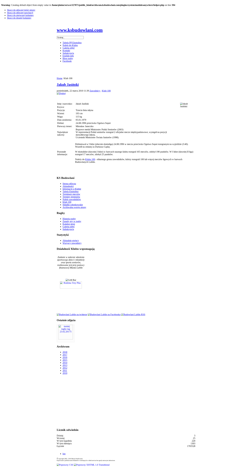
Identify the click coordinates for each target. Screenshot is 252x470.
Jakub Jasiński (68, 84)
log (64, 453)
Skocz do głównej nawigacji (20, 12)
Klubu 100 (90, 159)
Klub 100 (106, 90)
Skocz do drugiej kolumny (19, 18)
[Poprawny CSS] (65, 465)
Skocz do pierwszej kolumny (20, 15)
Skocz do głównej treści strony (21, 10)
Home (59, 78)
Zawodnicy (95, 90)
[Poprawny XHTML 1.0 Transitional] (92, 465)
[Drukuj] (61, 93)
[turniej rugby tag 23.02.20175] (65, 338)
